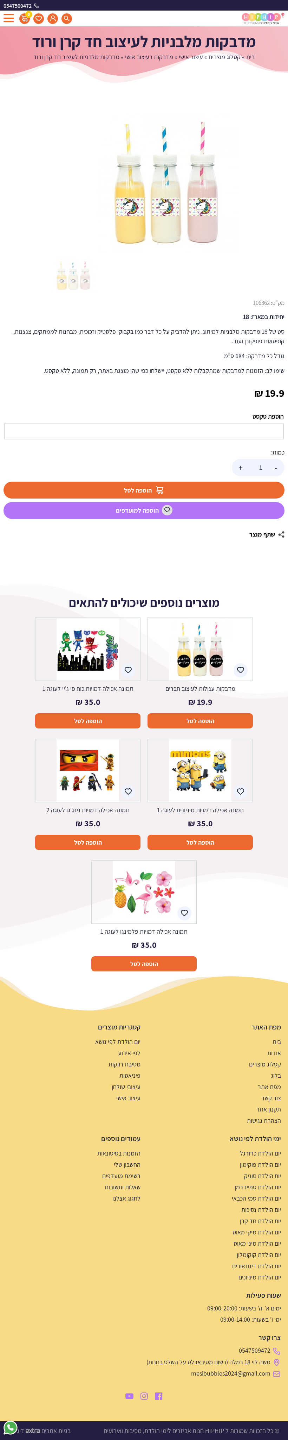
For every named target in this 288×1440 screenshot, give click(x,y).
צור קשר (271, 1098)
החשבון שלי (127, 1164)
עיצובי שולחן (126, 1087)
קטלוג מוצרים (225, 57)
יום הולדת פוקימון (260, 1164)
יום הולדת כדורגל (260, 1153)
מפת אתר (269, 1087)
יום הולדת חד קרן (260, 1221)
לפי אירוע (129, 1053)
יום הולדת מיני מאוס (257, 1243)
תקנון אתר (268, 1109)
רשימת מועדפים (121, 1176)
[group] (167, 183)
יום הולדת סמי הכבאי (256, 1198)
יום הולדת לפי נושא (117, 1042)
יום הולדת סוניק (262, 1176)
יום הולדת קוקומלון (259, 1255)
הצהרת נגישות (264, 1120)
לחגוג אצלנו (126, 1198)
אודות (274, 1053)
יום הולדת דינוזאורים (256, 1266)
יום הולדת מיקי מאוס (257, 1232)
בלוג (276, 1075)
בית (250, 57)
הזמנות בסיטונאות (118, 1153)
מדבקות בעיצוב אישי (149, 57)
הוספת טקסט (268, 416)
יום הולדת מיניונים (259, 1277)
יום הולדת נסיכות (261, 1210)
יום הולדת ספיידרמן (258, 1187)
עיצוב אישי (191, 57)
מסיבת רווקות (124, 1064)
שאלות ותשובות (122, 1187)
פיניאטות (129, 1075)
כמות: (277, 452)
